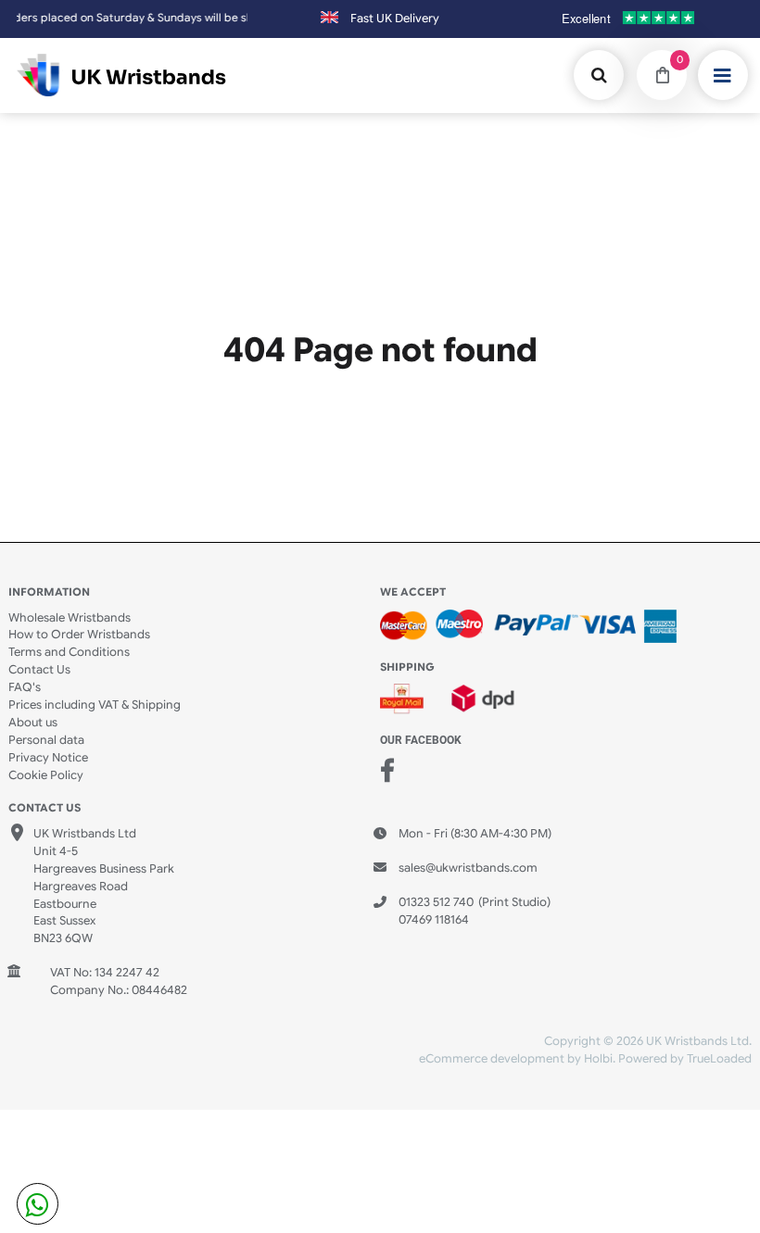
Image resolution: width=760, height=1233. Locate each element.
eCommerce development (491, 1058)
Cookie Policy (45, 775)
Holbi (598, 1058)
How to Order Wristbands (79, 634)
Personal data (46, 740)
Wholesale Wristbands (69, 617)
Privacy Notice (48, 757)
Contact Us (39, 669)
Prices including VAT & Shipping (94, 705)
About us (32, 722)
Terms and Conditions (69, 652)
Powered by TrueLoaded (685, 1058)
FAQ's (24, 687)
